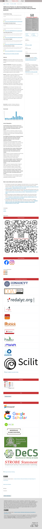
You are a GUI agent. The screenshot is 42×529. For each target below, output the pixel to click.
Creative (15, 512)
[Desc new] (21, 458)
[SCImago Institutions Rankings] (9, 471)
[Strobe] (21, 466)
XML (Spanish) (34, 35)
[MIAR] (10, 346)
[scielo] (8, 311)
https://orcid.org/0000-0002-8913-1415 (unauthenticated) (13, 30)
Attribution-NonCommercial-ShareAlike (27, 512)
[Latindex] (7, 319)
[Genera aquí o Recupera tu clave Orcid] (9, 426)
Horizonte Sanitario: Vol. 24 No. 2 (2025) (12, 203)
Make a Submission (7, 495)
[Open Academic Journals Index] (11, 372)
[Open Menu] (3, 1)
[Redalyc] (21, 304)
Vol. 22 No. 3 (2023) (13, 3)
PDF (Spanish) (27, 35)
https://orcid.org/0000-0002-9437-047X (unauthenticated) (13, 21)
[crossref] (9, 407)
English (4, 209)
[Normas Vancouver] (13, 434)
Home (4, 3)
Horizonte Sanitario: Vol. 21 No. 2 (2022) (19, 188)
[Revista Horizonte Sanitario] (21, 253)
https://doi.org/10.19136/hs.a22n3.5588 (12, 53)
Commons (19, 512)
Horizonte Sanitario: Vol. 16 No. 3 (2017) (17, 198)
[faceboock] (12, 264)
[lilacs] (8, 355)
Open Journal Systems (7, 484)
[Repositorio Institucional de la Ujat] (15, 447)
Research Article (8, 396)
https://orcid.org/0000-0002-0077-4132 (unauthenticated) (13, 44)
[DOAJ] (13, 293)
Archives (8, 3)
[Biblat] (10, 326)
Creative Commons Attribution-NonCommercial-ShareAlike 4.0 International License (31, 58)
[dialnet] (9, 334)
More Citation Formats (29, 73)
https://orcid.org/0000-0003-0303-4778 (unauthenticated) (13, 37)
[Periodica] (9, 341)
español (4, 211)
